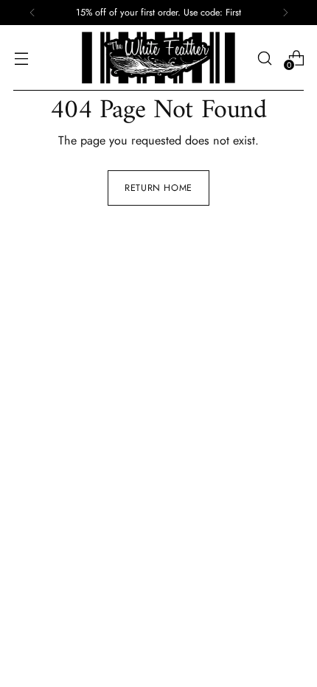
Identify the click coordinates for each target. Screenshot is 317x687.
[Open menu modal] (21, 58)
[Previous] (32, 12)
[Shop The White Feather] (158, 58)
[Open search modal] (264, 58)
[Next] (285, 12)
